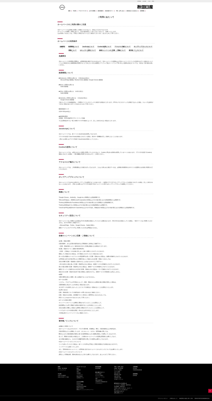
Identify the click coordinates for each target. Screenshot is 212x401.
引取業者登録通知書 (137, 370)
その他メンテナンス (118, 379)
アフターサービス (83, 10)
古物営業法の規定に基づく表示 (186, 398)
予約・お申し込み (120, 10)
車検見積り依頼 (117, 374)
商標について (73, 50)
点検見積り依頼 (117, 377)
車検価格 (79, 370)
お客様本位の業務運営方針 (101, 381)
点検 (78, 371)
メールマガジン (98, 383)
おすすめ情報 (92, 10)
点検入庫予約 (117, 376)
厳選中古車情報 (80, 388)
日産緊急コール (80, 377)
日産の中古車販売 (62, 375)
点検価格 (79, 373)
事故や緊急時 (80, 376)
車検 (78, 368)
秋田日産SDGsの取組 (81, 386)
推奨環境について (73, 46)
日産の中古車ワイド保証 (63, 377)
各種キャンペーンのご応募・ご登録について (112, 50)
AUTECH (79, 383)
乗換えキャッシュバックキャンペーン (85, 389)
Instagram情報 (80, 384)
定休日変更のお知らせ (119, 391)
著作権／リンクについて (136, 50)
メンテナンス (80, 374)
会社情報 (144, 1)
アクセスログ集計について (123, 46)
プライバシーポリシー (163, 398)
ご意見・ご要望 (151, 1)
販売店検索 (100, 10)
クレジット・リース (99, 377)
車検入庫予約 (117, 373)
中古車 (74, 10)
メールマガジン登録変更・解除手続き (122, 385)
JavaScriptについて (88, 46)
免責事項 (62, 46)
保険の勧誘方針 (98, 380)
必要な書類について (118, 392)
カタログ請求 (98, 373)
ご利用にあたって (173, 398)
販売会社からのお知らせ (132, 10)
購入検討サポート (109, 10)
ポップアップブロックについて (143, 46)
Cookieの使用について (104, 46)
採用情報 (139, 1)
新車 (69, 10)
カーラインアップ (62, 370)
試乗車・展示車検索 (62, 368)
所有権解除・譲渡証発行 (119, 386)
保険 (96, 378)
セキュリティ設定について (88, 50)
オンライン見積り (99, 375)
